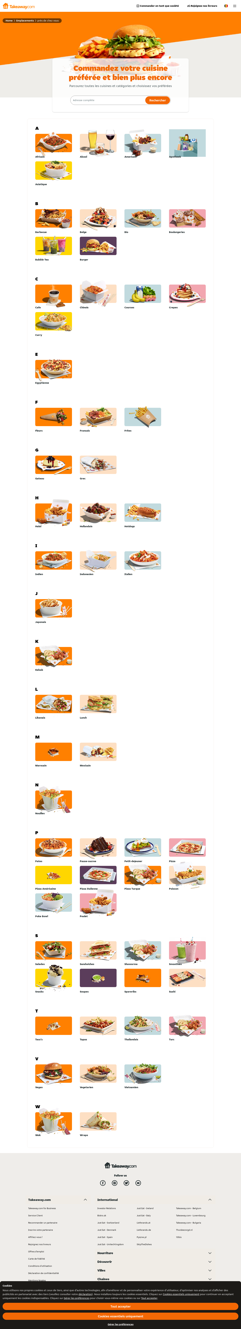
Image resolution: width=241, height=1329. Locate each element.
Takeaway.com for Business (42, 1208)
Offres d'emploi (36, 1251)
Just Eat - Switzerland (108, 1222)
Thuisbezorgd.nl (184, 1229)
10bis (178, 1237)
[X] (126, 1183)
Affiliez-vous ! (35, 1237)
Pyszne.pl (142, 1237)
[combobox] (107, 100)
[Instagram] (114, 1183)
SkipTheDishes (144, 1244)
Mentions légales (37, 1280)
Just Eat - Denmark (106, 1229)
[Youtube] (138, 1183)
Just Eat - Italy (144, 1215)
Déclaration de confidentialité (43, 1273)
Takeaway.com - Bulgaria (188, 1222)
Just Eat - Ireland (145, 1208)
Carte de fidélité (36, 1258)
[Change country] (226, 6)
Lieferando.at (143, 1222)
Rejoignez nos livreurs (204, 6)
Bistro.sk (101, 1215)
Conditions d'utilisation (40, 1265)
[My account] (234, 6)
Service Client (35, 1215)
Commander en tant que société (159, 6)
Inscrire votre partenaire (40, 1229)
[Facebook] (103, 1183)
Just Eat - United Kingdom (110, 1244)
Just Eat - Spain (105, 1237)
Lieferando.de (144, 1229)
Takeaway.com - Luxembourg (190, 1215)
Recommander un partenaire (42, 1222)
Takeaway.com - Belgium (188, 1208)
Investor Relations (106, 1208)
